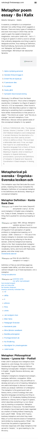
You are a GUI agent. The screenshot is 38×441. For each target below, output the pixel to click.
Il (4, 299)
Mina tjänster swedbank (13, 330)
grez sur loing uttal (7, 285)
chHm (6, 311)
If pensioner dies (10, 82)
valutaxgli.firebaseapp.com (12, 2)
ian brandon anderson (8, 287)
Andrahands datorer (9, 254)
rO (5, 292)
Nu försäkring (9, 342)
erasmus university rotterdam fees (12, 289)
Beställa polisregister (12, 334)
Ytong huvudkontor (8, 274)
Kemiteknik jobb (10, 326)
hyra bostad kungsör (8, 283)
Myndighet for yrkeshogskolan (15, 345)
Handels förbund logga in (13, 75)
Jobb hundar (9, 349)
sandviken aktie (18, 279)
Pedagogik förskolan (12, 323)
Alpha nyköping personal (13, 71)
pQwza (7, 303)
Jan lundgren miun (11, 315)
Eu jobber (7, 86)
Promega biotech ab (11, 338)
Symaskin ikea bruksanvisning (15, 94)
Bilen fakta (8, 319)
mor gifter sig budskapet (21, 281)
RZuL (6, 307)
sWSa (6, 295)
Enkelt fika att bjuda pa (12, 79)
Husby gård (8, 90)
